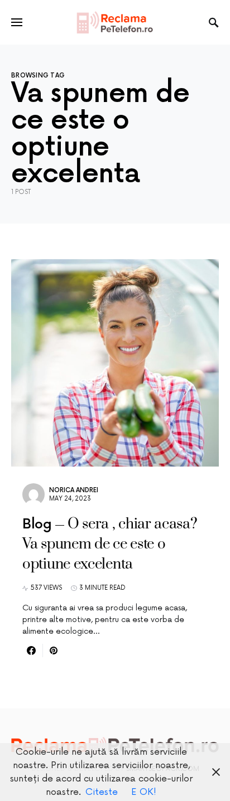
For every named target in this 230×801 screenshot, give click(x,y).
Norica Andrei (73, 490)
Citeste (101, 792)
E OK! (143, 792)
